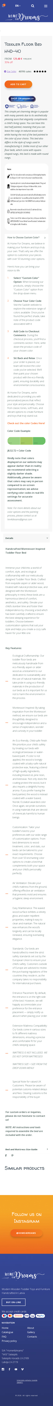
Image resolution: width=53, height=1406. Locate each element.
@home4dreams (26, 1233)
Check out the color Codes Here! (26, 423)
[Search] (32, 5)
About (30, 1328)
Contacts (32, 1336)
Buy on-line (13, 1302)
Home (5, 1328)
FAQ (4, 1336)
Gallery (31, 1332)
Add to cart (18, 84)
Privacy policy (9, 1341)
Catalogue (7, 1332)
